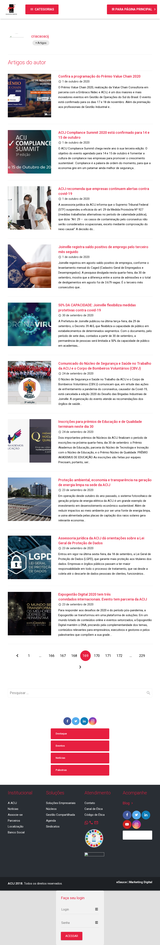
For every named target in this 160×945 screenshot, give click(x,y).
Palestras (61, 770)
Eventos (60, 745)
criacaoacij (40, 36)
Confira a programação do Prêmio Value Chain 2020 (99, 76)
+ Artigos (40, 42)
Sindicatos (53, 826)
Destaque (61, 733)
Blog (128, 803)
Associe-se (15, 815)
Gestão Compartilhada (60, 815)
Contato (89, 803)
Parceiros (14, 820)
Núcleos (51, 809)
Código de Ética (94, 815)
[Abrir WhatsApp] (150, 935)
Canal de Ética (93, 809)
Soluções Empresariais (61, 803)
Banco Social (16, 832)
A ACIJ (12, 803)
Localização (15, 826)
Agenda (51, 820)
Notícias (60, 757)
